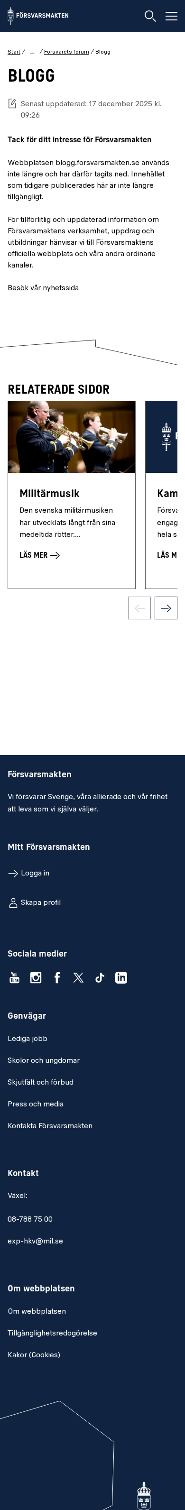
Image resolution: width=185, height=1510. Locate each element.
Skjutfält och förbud (41, 1082)
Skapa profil (41, 903)
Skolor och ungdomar (44, 1061)
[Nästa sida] (166, 608)
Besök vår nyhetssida (43, 288)
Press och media (36, 1104)
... (32, 52)
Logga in (35, 873)
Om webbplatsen (37, 1312)
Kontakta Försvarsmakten (50, 1126)
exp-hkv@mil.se (35, 1241)
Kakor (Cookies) (34, 1355)
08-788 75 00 (30, 1220)
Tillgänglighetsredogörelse (52, 1333)
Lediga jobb (27, 1039)
